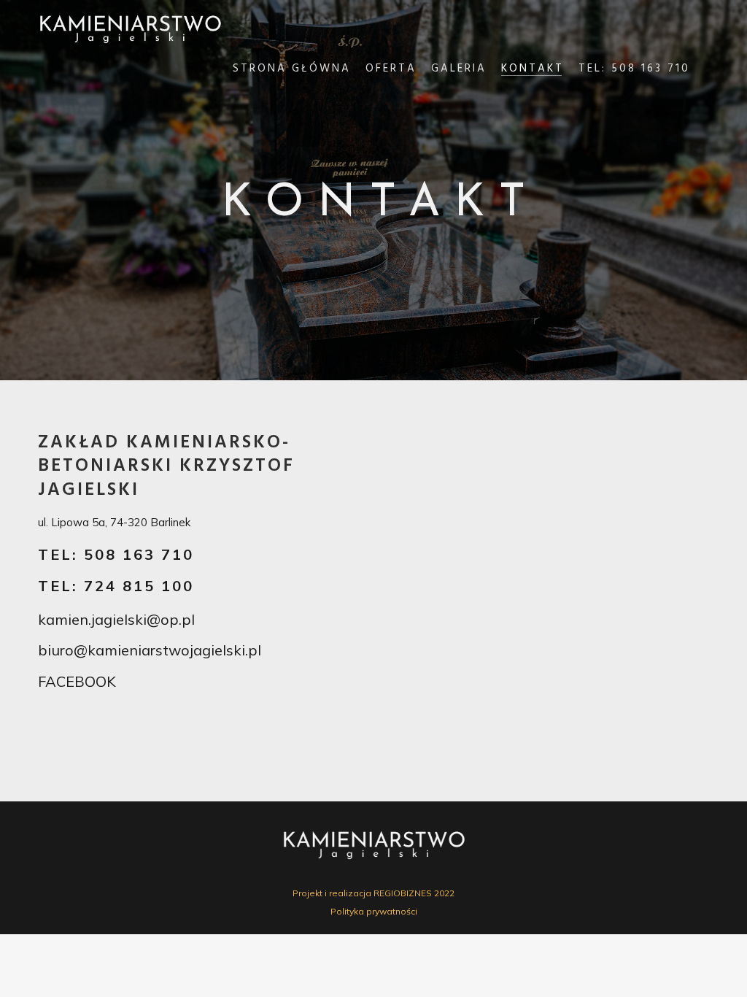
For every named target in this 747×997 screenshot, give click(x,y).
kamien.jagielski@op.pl (116, 619)
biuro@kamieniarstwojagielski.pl (149, 650)
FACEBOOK (77, 681)
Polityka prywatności (373, 911)
